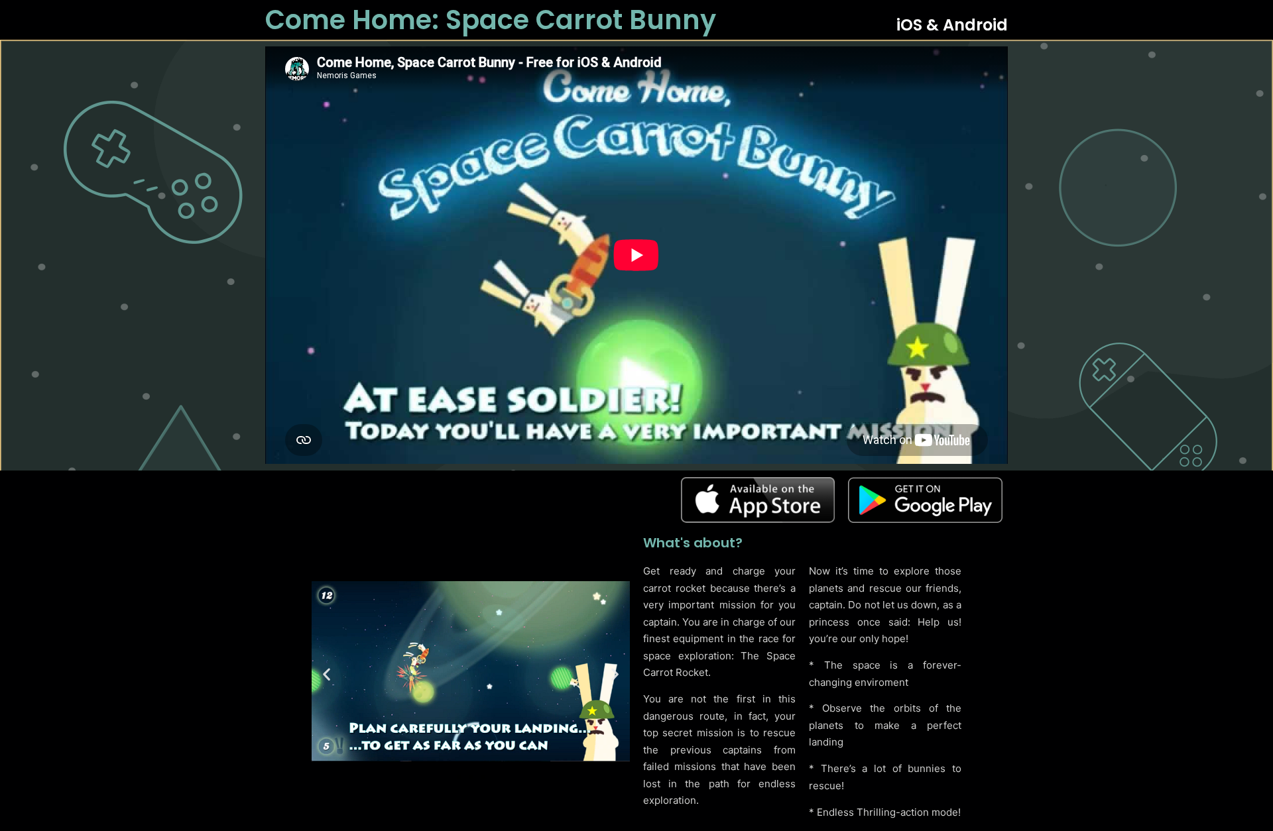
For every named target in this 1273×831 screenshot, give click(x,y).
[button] (326, 674)
